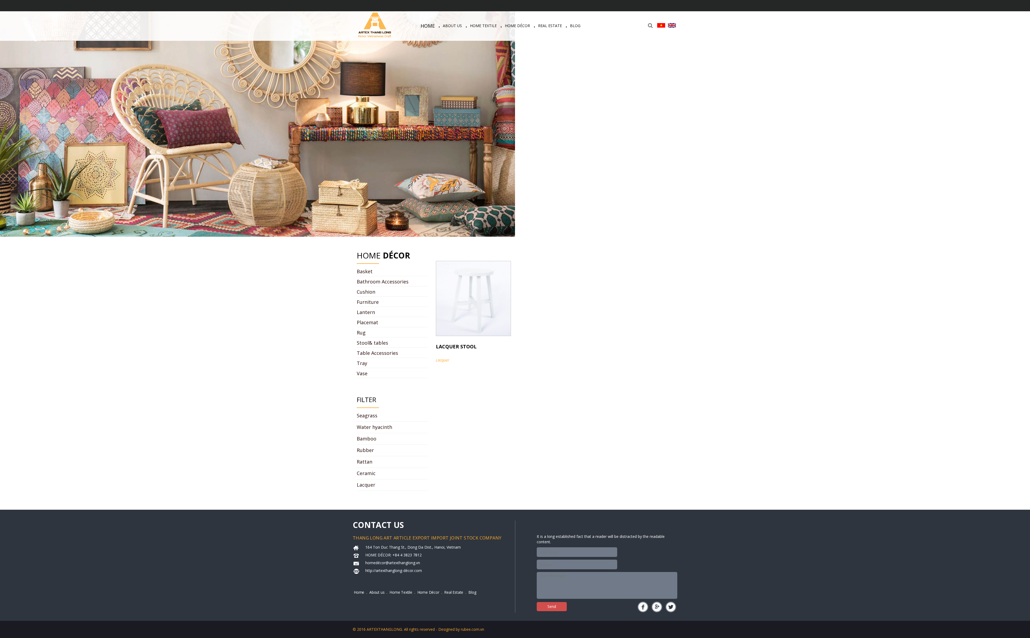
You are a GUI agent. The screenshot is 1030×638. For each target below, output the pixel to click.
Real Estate (550, 25)
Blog (575, 25)
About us (452, 25)
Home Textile (483, 25)
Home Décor (517, 25)
